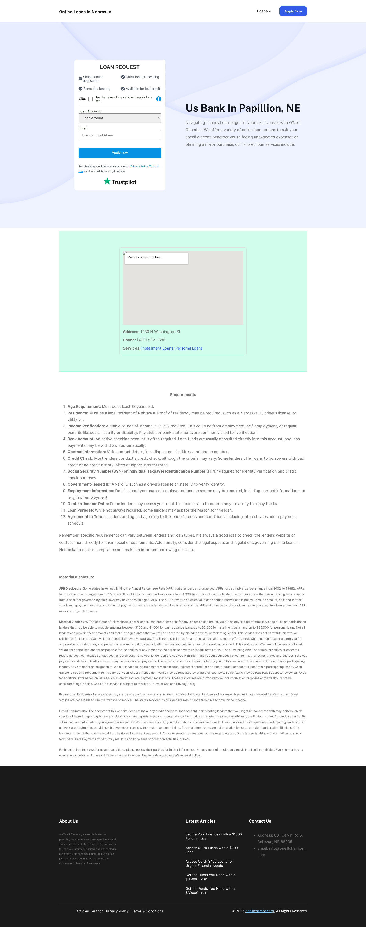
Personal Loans (189, 348)
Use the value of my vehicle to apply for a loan (123, 99)
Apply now (120, 152)
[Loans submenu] (270, 11)
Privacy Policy (139, 166)
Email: (83, 128)
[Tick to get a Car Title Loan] (158, 98)
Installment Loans (157, 348)
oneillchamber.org (259, 911)
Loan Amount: (90, 111)
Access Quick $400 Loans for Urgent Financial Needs (209, 863)
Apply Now (293, 11)
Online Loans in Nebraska (85, 11)
